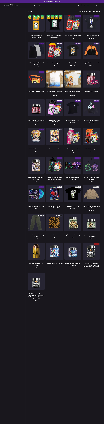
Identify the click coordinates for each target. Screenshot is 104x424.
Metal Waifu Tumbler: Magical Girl (72, 149)
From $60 (36, 238)
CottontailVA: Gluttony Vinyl (36, 206)
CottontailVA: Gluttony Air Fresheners (91, 178)
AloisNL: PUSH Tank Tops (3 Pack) (36, 63)
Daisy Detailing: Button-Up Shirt (72, 92)
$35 (36, 151)
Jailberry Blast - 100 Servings (54, 263)
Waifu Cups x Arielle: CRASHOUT (54, 121)
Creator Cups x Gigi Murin (54, 63)
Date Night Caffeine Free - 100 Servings (36, 121)
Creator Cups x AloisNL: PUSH (73, 35)
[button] (52, 1)
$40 (91, 94)
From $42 (36, 66)
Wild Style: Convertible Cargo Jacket (91, 207)
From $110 (91, 65)
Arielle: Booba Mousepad (36, 149)
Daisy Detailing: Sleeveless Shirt (54, 92)
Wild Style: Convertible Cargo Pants (36, 235)
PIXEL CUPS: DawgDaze (91, 149)
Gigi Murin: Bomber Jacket (91, 63)
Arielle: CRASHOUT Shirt (72, 120)
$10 (54, 237)
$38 (36, 267)
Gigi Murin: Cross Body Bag (36, 91)
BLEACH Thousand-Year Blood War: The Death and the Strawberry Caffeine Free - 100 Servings (36, 296)
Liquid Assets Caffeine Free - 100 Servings (91, 235)
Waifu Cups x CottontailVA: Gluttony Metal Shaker (54, 178)
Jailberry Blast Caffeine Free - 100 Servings (72, 264)
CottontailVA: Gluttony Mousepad (72, 178)
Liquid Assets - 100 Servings (73, 235)
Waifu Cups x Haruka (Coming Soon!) (36, 36)
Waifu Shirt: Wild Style (73, 206)
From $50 (72, 95)
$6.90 (91, 181)
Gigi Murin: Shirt (72, 63)
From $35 (91, 38)
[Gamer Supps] (11, 5)
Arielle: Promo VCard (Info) (54, 149)
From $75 (91, 210)
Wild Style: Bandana (54, 235)
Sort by (30, 11)
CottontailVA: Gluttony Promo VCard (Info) (54, 207)
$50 (36, 94)
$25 (73, 38)
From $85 (91, 122)
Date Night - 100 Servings (91, 91)
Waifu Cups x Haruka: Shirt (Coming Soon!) (54, 36)
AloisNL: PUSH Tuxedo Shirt (91, 35)
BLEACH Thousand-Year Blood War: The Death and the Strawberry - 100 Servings (91, 265)
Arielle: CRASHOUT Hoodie (91, 120)
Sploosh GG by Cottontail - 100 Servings (36, 178)
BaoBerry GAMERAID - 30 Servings (36, 264)
